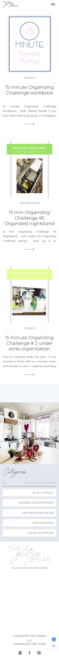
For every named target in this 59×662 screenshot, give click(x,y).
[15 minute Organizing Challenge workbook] (29, 43)
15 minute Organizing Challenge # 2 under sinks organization (29, 343)
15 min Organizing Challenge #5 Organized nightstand (29, 217)
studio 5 (29, 77)
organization (29, 203)
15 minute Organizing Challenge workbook (29, 89)
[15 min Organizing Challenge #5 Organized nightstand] (29, 169)
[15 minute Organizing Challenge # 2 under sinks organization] (29, 294)
